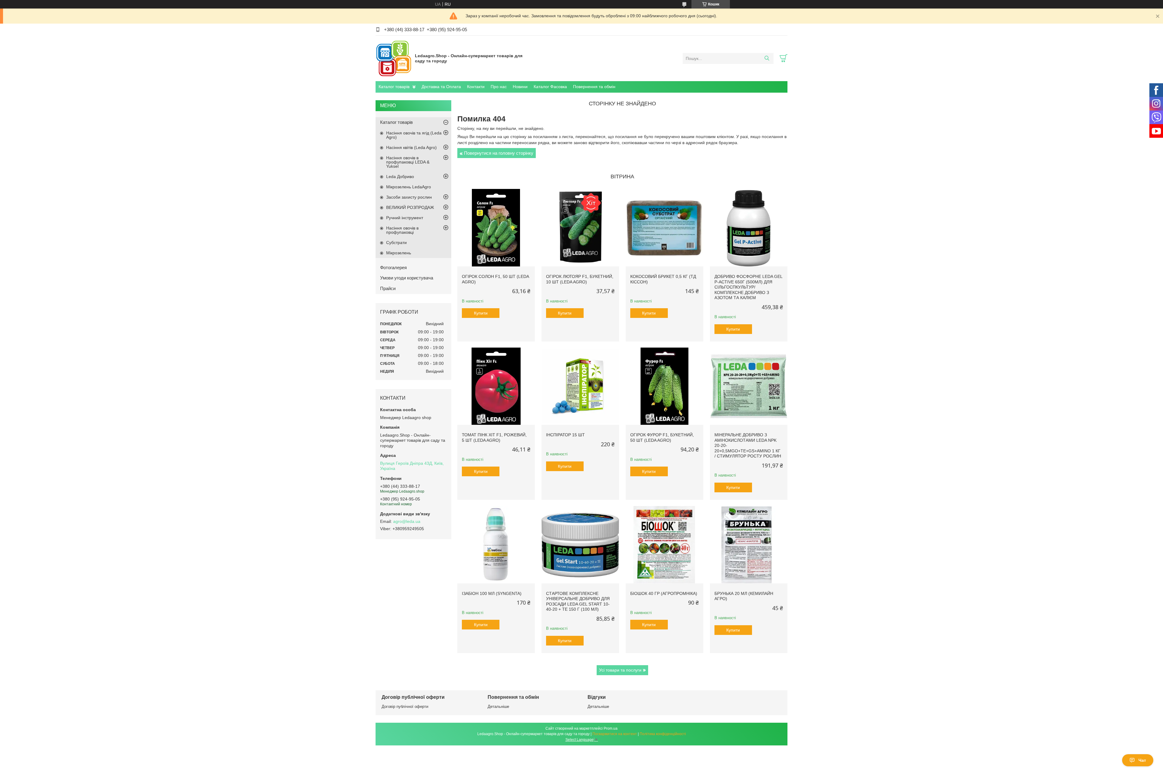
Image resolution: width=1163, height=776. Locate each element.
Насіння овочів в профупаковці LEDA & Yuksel (407, 162)
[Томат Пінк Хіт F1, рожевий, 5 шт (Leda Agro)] (496, 386)
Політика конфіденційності (663, 734)
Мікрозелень (398, 252)
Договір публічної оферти (405, 706)
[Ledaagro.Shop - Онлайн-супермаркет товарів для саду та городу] (394, 58)
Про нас (499, 86)
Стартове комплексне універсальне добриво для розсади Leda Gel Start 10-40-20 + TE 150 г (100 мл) (578, 601)
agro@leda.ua (406, 521)
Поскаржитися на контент (614, 734)
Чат (1142, 760)
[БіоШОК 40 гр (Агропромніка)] (664, 544)
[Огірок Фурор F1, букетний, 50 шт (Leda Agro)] (664, 386)
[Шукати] (767, 58)
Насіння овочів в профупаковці (402, 230)
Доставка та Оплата (441, 86)
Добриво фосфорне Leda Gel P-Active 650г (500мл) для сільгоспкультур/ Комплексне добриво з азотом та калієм (748, 287)
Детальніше (498, 706)
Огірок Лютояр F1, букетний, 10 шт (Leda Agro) (579, 279)
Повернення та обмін (594, 86)
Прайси (388, 288)
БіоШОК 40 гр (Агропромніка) (663, 593)
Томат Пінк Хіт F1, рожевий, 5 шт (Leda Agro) (494, 437)
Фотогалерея (393, 267)
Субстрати (396, 242)
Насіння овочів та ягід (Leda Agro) (414, 135)
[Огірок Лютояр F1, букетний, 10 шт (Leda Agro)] (580, 227)
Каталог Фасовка (550, 86)
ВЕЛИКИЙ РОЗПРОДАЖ (410, 207)
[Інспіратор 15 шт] (580, 386)
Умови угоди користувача (406, 277)
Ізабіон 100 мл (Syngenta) (492, 593)
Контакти (476, 86)
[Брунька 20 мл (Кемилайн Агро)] (748, 544)
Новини (520, 86)
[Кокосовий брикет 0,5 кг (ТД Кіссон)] (664, 227)
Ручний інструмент (404, 217)
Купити (481, 313)
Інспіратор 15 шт (565, 434)
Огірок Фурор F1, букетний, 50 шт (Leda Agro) (662, 437)
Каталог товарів (394, 86)
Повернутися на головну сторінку (498, 153)
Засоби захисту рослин (409, 197)
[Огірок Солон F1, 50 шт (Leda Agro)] (496, 227)
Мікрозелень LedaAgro (408, 186)
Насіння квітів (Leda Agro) (411, 147)
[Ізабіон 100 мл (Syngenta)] (496, 544)
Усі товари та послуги (620, 670)
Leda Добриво (400, 176)
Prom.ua (611, 728)
